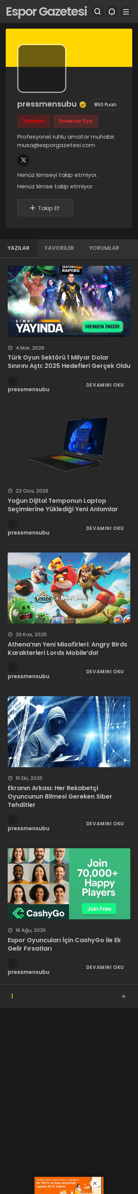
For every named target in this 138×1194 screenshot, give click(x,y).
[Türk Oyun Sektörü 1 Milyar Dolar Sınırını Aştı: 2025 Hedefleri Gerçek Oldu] (69, 301)
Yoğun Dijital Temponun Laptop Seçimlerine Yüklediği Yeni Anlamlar (63, 505)
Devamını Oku (105, 385)
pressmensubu (28, 389)
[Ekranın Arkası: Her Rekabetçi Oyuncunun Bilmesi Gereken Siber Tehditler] (69, 731)
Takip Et (49, 208)
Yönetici (33, 121)
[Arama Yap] (98, 11)
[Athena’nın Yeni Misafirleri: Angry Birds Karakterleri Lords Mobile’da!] (69, 588)
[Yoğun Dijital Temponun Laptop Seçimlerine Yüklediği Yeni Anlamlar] (69, 444)
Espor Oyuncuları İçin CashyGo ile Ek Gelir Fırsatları (64, 944)
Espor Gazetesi (46, 11)
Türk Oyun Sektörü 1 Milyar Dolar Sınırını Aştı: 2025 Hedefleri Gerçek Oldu (69, 361)
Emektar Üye (75, 121)
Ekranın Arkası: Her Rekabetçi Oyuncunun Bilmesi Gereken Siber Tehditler (60, 796)
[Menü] (126, 11)
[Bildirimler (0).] (112, 11)
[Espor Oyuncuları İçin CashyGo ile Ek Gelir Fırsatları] (69, 883)
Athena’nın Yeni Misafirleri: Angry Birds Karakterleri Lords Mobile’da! (67, 648)
